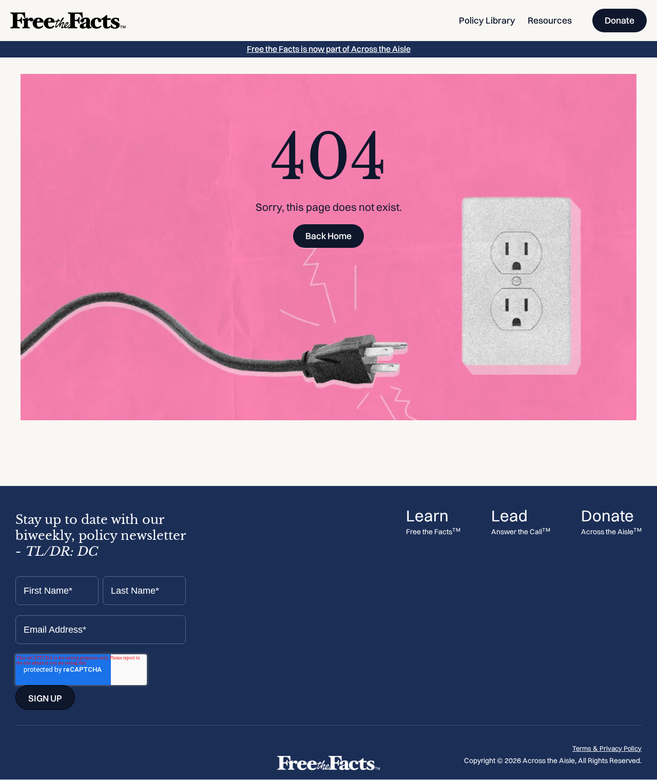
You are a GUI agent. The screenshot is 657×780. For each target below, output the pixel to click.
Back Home (328, 235)
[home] (68, 20)
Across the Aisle (611, 532)
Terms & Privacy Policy (607, 748)
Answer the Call (520, 532)
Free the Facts (433, 532)
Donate (619, 20)
